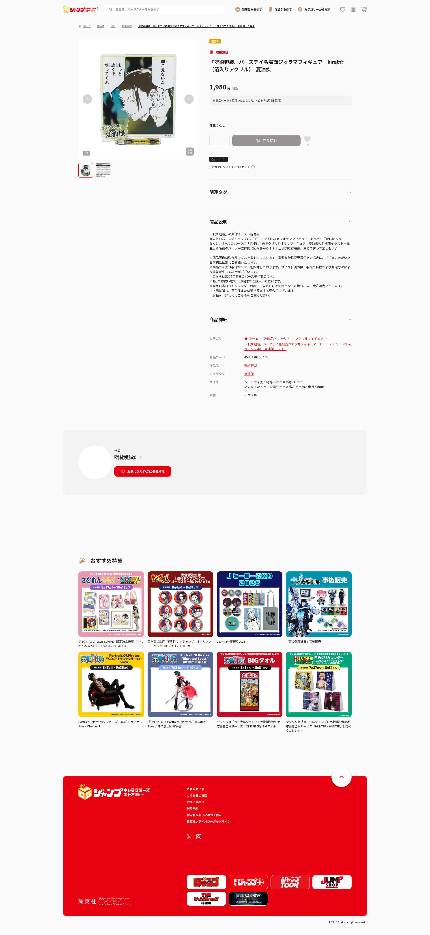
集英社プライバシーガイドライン (208, 821)
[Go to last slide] (87, 99)
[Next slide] (189, 99)
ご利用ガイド (195, 789)
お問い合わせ (195, 802)
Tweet (219, 159)
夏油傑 (249, 373)
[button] (85, 170)
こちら (242, 295)
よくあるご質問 (197, 795)
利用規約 (192, 808)
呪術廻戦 (222, 52)
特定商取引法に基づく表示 (204, 815)
